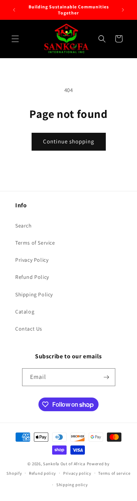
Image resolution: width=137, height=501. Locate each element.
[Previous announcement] (14, 10)
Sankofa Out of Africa (64, 463)
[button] (15, 38)
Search (23, 225)
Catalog (24, 311)
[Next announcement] (123, 10)
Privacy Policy (31, 259)
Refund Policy (32, 277)
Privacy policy (77, 473)
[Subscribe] (106, 377)
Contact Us (28, 328)
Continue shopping (68, 141)
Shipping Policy (34, 294)
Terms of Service (35, 242)
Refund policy (42, 473)
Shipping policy (72, 484)
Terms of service (114, 473)
